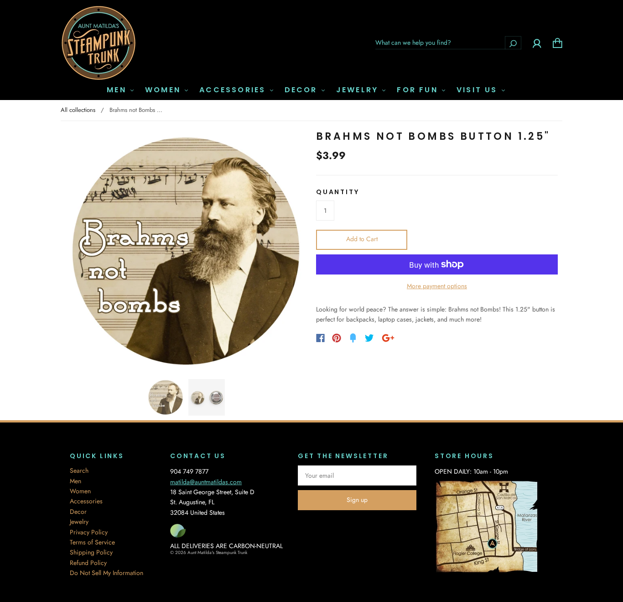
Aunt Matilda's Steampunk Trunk (217, 552)
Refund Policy (88, 562)
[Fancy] (353, 338)
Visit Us (479, 90)
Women (164, 90)
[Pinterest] (336, 338)
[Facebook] (320, 338)
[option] (186, 251)
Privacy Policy (89, 532)
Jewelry (359, 90)
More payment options (437, 285)
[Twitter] (369, 338)
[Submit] (513, 42)
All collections (78, 110)
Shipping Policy (91, 552)
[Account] (537, 42)
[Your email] (357, 475)
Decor (303, 90)
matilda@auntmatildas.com (206, 481)
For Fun (419, 90)
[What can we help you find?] (448, 42)
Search (79, 470)
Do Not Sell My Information (106, 572)
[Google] (388, 338)
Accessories (234, 90)
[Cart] (557, 42)
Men (118, 90)
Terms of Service (92, 542)
